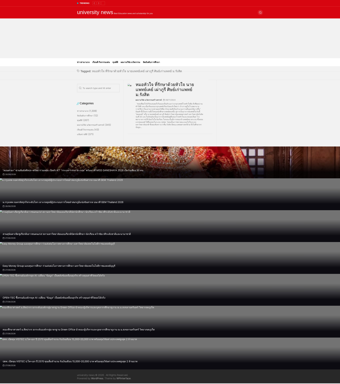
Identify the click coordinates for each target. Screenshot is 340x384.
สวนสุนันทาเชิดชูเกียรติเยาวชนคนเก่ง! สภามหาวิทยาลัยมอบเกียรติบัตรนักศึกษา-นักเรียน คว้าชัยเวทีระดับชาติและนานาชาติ (67, 234)
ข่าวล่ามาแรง (83, 62)
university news (95, 12)
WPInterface (123, 378)
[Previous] (94, 3)
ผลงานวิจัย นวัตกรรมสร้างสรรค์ (149, 100)
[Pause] (103, 3)
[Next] (99, 3)
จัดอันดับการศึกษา (151, 62)
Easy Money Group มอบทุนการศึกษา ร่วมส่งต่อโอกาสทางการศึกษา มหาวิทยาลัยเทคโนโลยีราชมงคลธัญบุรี (59, 265)
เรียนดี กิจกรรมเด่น (101, 62)
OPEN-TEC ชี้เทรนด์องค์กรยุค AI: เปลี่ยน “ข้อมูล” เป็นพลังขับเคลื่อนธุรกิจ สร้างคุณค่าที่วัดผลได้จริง (54, 297)
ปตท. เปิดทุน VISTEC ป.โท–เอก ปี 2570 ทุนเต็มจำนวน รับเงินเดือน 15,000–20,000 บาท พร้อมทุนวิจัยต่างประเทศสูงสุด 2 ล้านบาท (70, 361)
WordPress (97, 378)
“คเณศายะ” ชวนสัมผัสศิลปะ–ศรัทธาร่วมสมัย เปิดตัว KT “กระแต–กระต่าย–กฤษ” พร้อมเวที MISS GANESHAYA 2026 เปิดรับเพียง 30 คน (73, 170)
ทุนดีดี (115, 62)
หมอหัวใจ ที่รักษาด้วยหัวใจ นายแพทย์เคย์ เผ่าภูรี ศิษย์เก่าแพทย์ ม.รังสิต (165, 89)
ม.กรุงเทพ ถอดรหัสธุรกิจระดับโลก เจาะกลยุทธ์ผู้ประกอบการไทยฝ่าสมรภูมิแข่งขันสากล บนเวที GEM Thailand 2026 (63, 202)
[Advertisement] (170, 38)
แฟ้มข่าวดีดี (82, 134)
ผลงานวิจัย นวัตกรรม (130, 62)
